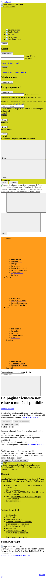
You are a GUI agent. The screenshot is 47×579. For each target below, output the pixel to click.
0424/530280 (15, 490)
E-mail (27, 95)
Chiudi (4, 120)
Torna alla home (7, 409)
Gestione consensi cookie (16, 530)
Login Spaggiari (19, 104)
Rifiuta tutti (21, 422)
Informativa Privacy (14, 519)
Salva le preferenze (20, 460)
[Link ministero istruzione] (12, 4)
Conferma (13, 183)
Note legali (10, 517)
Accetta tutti (10, 424)
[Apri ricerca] (26, 203)
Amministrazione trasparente (17, 533)
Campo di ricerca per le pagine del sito (16, 372)
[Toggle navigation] (21, 222)
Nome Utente (30, 56)
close (4, 234)
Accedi (4, 44)
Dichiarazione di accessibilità (17, 524)
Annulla (4, 183)
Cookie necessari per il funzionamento (16, 451)
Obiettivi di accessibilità (15, 526)
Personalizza (6, 422)
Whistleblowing (12, 528)
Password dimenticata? (10, 63)
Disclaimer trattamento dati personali (15, 555)
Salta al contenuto (8, 2)
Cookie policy (11, 515)
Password (28, 59)
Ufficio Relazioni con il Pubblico (19, 522)
